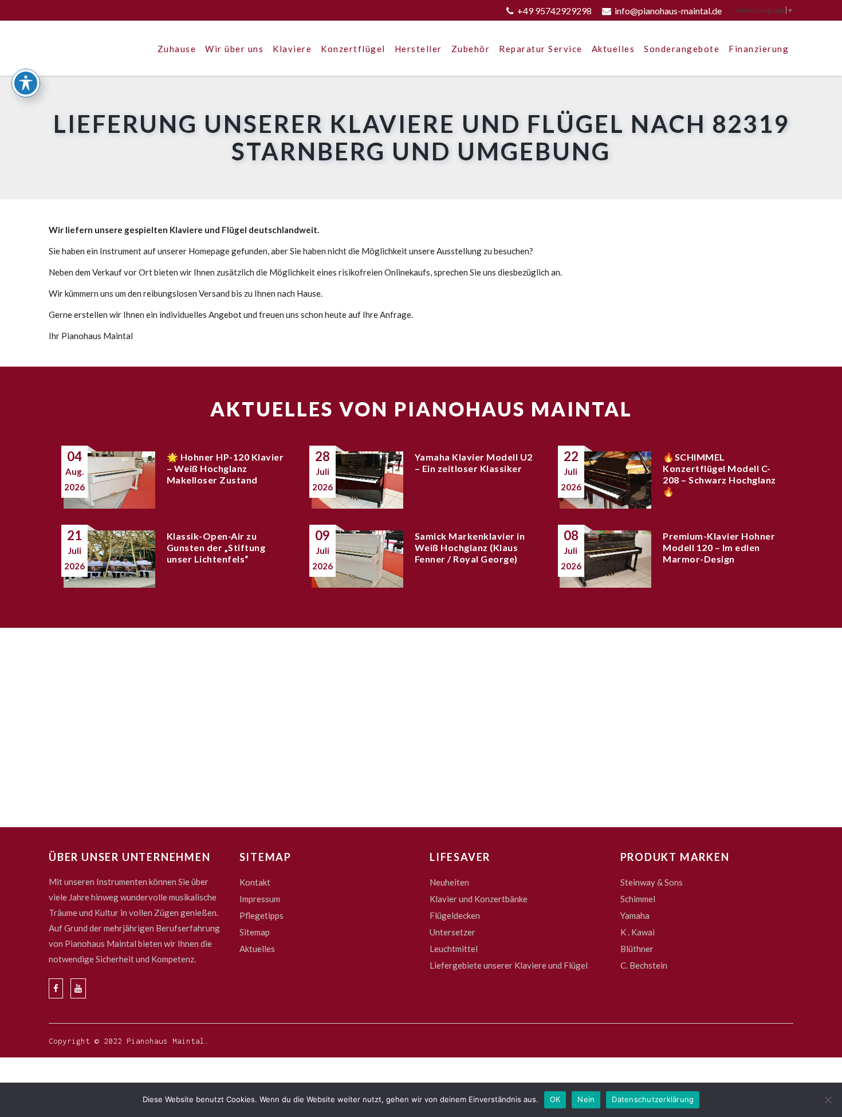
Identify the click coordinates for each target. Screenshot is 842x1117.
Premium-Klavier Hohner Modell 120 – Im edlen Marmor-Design (719, 547)
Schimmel (637, 899)
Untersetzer (452, 932)
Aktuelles (257, 948)
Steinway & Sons (651, 882)
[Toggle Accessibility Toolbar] (26, 83)
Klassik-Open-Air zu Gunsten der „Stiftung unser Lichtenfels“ (216, 547)
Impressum (259, 899)
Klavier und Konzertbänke (479, 899)
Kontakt (254, 882)
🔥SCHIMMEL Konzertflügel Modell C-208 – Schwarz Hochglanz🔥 (719, 474)
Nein (586, 1099)
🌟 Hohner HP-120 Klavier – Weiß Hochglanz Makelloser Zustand (225, 468)
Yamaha (635, 915)
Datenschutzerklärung (653, 1099)
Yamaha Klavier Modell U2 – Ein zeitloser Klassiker (474, 462)
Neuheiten (449, 882)
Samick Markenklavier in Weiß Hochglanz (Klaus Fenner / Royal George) (470, 547)
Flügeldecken (455, 915)
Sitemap (254, 932)
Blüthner (637, 948)
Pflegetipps (261, 915)
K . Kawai (637, 932)
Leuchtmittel (454, 948)
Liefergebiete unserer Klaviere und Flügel (509, 965)
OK (555, 1099)
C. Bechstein (643, 965)
